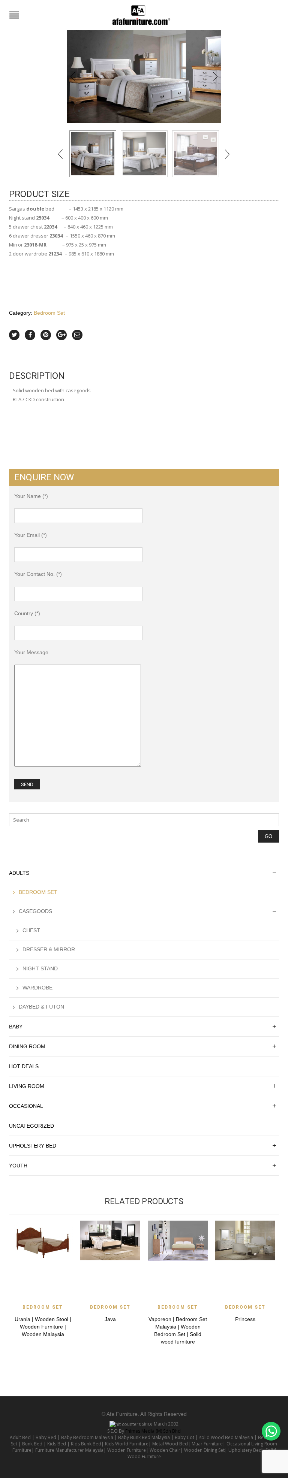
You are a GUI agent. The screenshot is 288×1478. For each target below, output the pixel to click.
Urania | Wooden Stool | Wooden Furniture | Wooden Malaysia (43, 1326)
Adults (19, 873)
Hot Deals (24, 1066)
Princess (245, 1319)
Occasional (26, 1106)
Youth (18, 1166)
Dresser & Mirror (48, 949)
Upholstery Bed (32, 1146)
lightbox (81, 109)
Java (110, 1319)
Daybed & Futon (41, 1007)
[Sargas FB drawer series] (144, 76)
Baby (15, 1027)
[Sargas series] (144, 153)
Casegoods (35, 911)
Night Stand (40, 968)
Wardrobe (37, 988)
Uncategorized (31, 1126)
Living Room (26, 1086)
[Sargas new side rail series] (195, 153)
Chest (31, 930)
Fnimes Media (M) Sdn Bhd (153, 1431)
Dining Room (27, 1046)
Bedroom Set (49, 313)
